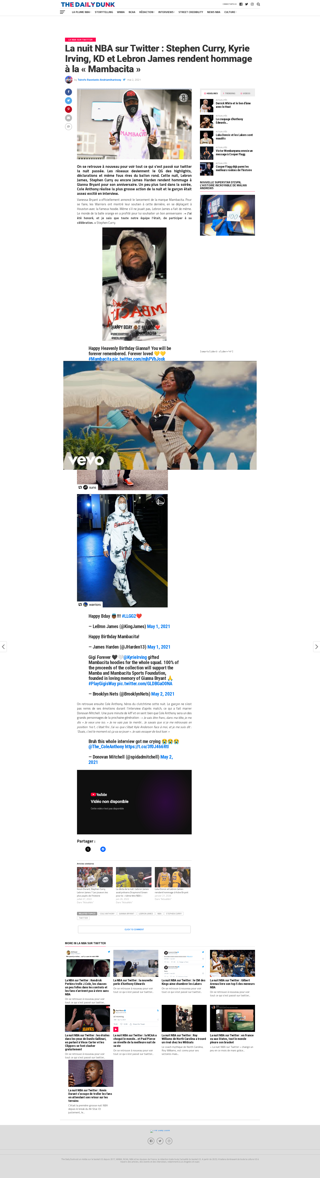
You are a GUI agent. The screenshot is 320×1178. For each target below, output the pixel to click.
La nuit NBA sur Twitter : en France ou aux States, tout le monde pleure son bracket (232, 1038)
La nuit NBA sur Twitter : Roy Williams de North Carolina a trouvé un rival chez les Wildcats (184, 1038)
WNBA (121, 12)
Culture (229, 12)
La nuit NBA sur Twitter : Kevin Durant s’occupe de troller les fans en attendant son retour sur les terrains (90, 1095)
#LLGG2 (129, 616)
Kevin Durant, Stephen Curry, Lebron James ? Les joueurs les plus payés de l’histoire (92, 892)
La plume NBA (81, 12)
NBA (160, 913)
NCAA (132, 12)
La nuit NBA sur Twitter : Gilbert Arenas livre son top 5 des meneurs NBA (232, 983)
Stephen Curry (174, 913)
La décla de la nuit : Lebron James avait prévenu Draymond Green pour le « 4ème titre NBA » (132, 892)
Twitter (83, 918)
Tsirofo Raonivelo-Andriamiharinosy (99, 80)
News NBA (213, 12)
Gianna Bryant (126, 913)
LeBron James (146, 913)
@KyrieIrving (135, 657)
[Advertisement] (227, 267)
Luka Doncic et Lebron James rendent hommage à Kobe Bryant (171, 890)
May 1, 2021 (158, 626)
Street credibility (190, 12)
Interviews (166, 12)
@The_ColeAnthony (106, 746)
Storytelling (104, 12)
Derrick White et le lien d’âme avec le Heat (233, 104)
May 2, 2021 (162, 694)
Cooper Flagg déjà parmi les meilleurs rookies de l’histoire (234, 168)
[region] (160, 415)
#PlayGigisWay (102, 683)
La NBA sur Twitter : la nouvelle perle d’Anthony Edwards (133, 982)
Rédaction (146, 12)
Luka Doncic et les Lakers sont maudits (234, 136)
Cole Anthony (107, 913)
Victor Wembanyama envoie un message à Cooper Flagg (234, 152)
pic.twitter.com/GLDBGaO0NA (144, 683)
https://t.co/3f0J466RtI (147, 746)
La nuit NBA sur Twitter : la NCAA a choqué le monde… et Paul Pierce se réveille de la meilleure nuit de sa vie (135, 1040)
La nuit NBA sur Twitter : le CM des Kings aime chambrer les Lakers (183, 982)
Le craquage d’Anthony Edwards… (229, 120)
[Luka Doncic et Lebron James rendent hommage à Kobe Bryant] (172, 877)
